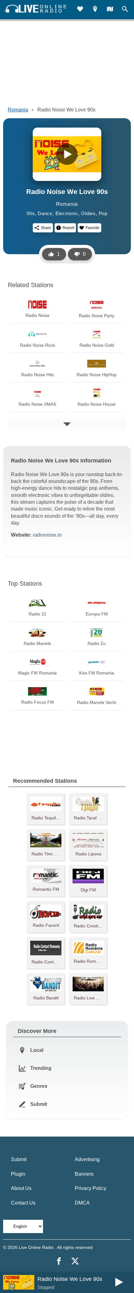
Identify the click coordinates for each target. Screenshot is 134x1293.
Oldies (88, 213)
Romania (18, 109)
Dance (45, 213)
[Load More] (67, 424)
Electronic (66, 213)
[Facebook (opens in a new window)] (58, 1261)
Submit (18, 1159)
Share (46, 228)
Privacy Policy (90, 1188)
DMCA (82, 1202)
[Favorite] (80, 9)
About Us (21, 1188)
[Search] (124, 9)
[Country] (110, 9)
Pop (103, 213)
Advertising (87, 1159)
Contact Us (23, 1202)
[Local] (95, 9)
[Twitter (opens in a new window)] (75, 1261)
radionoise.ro (47, 535)
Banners (84, 1174)
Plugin (18, 1174)
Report (68, 228)
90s (30, 213)
